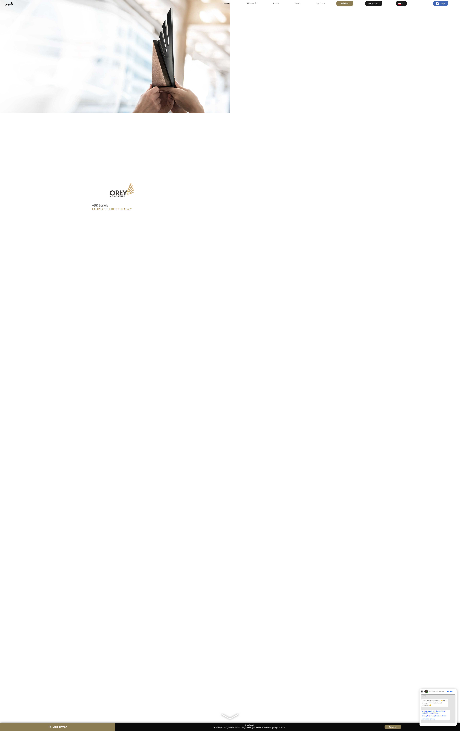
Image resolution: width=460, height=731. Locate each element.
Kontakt (276, 3)
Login (442, 3)
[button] (401, 3)
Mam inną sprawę (428, 719)
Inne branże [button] (372, 3)
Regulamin (320, 3)
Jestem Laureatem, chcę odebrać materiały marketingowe (433, 712)
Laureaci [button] (226, 3)
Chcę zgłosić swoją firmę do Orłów (434, 716)
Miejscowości (252, 3)
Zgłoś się (344, 3)
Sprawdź (392, 727)
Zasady (297, 3)
